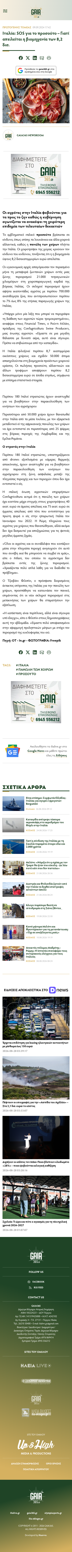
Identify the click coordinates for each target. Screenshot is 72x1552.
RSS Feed (38, 1287)
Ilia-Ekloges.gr (36, 1518)
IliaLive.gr (15, 1512)
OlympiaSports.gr (53, 1512)
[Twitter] (28, 58)
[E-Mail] (42, 58)
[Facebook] (21, 58)
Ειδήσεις (61, 755)
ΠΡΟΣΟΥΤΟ (27, 674)
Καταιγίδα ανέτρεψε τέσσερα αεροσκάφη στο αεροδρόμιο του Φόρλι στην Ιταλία (45, 822)
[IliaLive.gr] (36, 1365)
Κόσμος (30, 830)
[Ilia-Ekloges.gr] (36, 1413)
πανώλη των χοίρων (44, 244)
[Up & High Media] (36, 1447)
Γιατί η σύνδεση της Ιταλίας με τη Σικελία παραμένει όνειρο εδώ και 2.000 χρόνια (45, 843)
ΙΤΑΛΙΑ (23, 665)
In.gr (22, 640)
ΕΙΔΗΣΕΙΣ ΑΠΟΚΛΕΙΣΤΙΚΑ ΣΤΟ (26, 990)
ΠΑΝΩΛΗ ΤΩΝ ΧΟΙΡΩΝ (35, 669)
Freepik (55, 640)
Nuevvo (43, 1535)
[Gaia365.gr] (36, 1397)
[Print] (49, 58)
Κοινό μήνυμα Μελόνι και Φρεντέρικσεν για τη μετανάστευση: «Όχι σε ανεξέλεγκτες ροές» (47, 929)
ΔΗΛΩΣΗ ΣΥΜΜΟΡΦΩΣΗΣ (25, 1463)
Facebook (38, 1281)
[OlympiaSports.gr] (36, 1381)
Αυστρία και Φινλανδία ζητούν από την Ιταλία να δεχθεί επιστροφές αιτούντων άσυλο (46, 886)
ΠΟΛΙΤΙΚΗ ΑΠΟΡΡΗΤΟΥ (36, 1469)
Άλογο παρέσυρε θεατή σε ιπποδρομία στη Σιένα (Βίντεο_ (44, 906)
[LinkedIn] (35, 58)
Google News (35, 751)
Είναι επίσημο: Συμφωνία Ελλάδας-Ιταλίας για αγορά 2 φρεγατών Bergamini (46, 800)
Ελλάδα (30, 808)
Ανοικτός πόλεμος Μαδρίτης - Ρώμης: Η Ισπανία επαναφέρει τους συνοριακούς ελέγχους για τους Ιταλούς (46, 952)
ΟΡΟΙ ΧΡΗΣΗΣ (53, 1463)
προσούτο (43, 234)
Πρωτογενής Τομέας (17, 27)
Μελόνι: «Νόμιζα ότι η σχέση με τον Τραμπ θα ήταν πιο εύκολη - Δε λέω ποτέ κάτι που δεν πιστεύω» (46, 865)
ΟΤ (14, 640)
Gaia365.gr (32, 1512)
